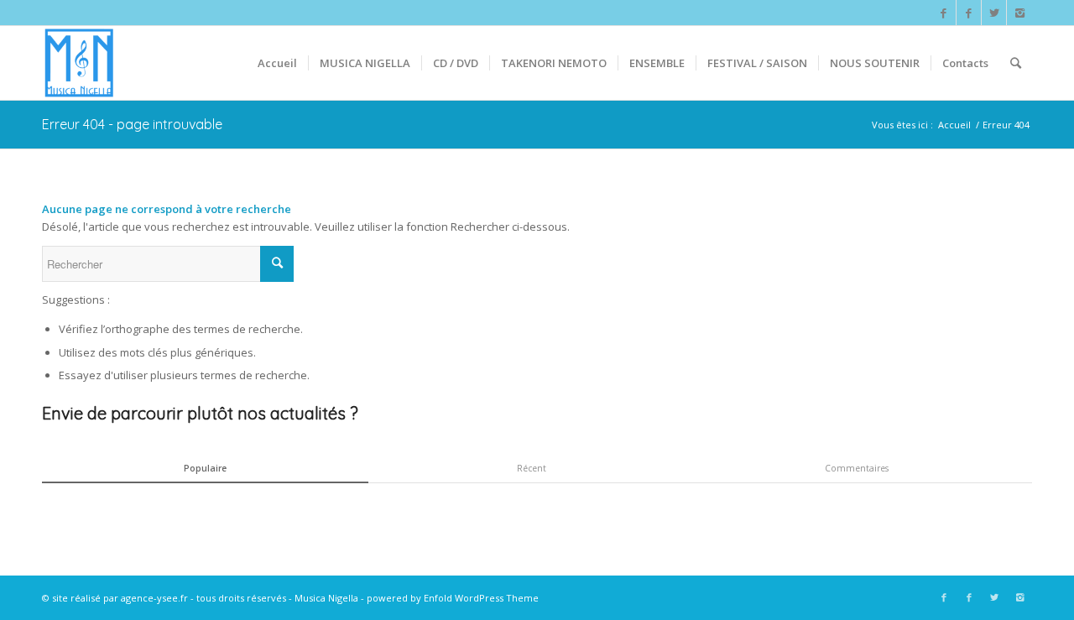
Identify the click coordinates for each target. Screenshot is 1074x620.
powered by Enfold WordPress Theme (453, 597)
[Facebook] (943, 12)
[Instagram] (1019, 12)
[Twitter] (994, 12)
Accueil (954, 124)
